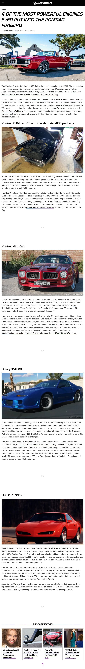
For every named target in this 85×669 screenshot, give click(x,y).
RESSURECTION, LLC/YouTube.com (72, 171)
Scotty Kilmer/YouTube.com (75, 417)
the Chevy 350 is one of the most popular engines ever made (42, 444)
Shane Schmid (9, 30)
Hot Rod (55, 324)
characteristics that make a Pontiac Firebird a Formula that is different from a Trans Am (39, 333)
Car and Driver (19, 584)
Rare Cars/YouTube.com (75, 542)
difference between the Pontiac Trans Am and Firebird (56, 99)
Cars (4, 9)
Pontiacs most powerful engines (40, 207)
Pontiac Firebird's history (12, 111)
